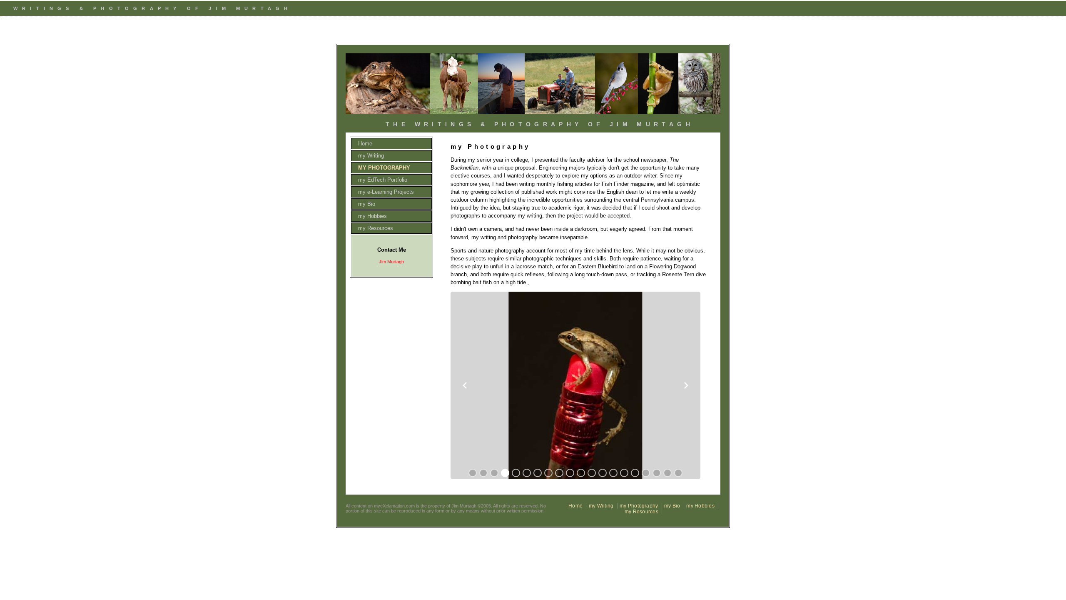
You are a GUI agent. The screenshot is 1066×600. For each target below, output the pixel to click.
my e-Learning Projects (386, 192)
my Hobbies (372, 216)
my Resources (375, 228)
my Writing (371, 155)
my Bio (366, 204)
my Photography (384, 168)
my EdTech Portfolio (382, 180)
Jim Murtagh (391, 261)
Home (365, 143)
